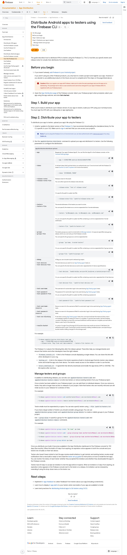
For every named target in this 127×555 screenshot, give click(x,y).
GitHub (29, 533)
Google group (94, 527)
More (47, 2)
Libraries (29, 530)
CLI (69, 126)
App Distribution (26, 8)
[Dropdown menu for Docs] (42, 2)
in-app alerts (53, 485)
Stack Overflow (94, 524)
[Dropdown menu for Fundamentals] (23, 12)
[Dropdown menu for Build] (24, 2)
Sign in (123, 2)
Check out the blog (64, 521)
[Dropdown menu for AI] (30, 12)
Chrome (59, 543)
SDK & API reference (33, 524)
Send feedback (107, 22)
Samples (64, 12)
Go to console (113, 2)
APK (36, 50)
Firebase (33, 17)
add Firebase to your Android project (62, 72)
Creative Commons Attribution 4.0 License (81, 504)
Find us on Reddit (64, 524)
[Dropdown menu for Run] (33, 2)
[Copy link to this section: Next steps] (47, 477)
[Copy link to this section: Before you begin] (56, 68)
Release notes (94, 530)
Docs (38, 2)
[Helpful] (110, 17)
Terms (29, 551)
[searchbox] (12, 17)
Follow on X (62, 527)
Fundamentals (16, 12)
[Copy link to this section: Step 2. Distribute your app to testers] (83, 118)
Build (20, 2)
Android (50, 543)
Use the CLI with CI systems (67, 167)
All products (94, 543)
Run (29, 2)
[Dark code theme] (112, 158)
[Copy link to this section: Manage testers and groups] (67, 374)
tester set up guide (74, 457)
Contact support (95, 521)
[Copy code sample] (113, 337)
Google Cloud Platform (80, 543)
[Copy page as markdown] (65, 27)
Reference (55, 12)
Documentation (9, 8)
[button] (11, 32)
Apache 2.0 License (32, 506)
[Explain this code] (109, 158)
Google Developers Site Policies (59, 506)
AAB (43, 50)
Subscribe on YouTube (65, 530)
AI (27, 12)
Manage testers (86, 232)
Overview (5, 12)
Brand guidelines (95, 533)
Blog (104, 2)
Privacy (35, 551)
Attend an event (63, 533)
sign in (63, 128)
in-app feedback (47, 482)
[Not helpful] (113, 17)
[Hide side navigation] (22, 552)
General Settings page (62, 154)
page (49, 93)
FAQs (92, 536)
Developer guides (32, 521)
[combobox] (72, 2)
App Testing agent (79, 263)
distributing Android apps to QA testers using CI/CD (69, 488)
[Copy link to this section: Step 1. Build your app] (62, 103)
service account (98, 134)
